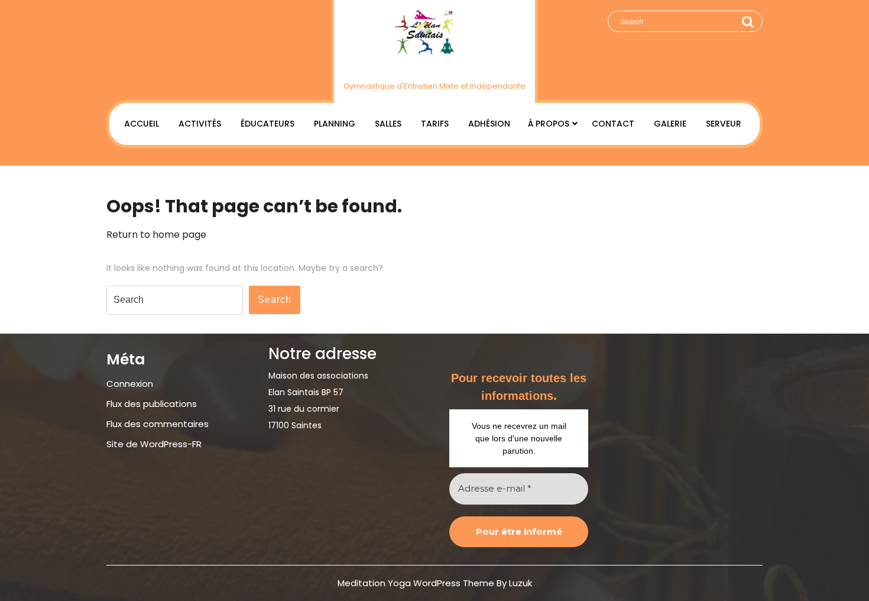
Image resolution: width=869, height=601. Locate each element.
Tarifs (435, 124)
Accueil (141, 124)
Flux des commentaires (157, 424)
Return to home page (156, 234)
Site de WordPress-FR (154, 444)
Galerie (670, 124)
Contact (613, 124)
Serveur (723, 124)
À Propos (548, 124)
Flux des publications (151, 404)
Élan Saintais (434, 66)
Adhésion (489, 124)
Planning (334, 124)
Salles (388, 124)
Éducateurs (267, 124)
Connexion (129, 383)
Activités (200, 124)
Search (747, 22)
